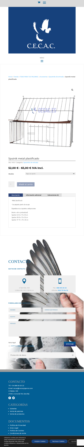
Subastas (13, 409)
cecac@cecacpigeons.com (23, 388)
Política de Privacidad (18, 425)
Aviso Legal (14, 428)
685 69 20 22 (62, 288)
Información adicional (33, 195)
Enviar (70, 344)
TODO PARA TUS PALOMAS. (29, 77)
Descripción (16, 195)
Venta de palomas (16, 411)
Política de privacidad (26, 346)
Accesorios (43, 77)
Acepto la (22, 346)
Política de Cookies (17, 431)
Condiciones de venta (18, 433)
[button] (72, 90)
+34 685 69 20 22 (17, 386)
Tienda (16, 77)
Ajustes (73, 441)
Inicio (10, 77)
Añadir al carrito (26, 184)
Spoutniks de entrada (56, 77)
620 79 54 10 (63, 290)
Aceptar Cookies (40, 441)
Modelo (11, 174)
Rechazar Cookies (58, 441)
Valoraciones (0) (53, 195)
